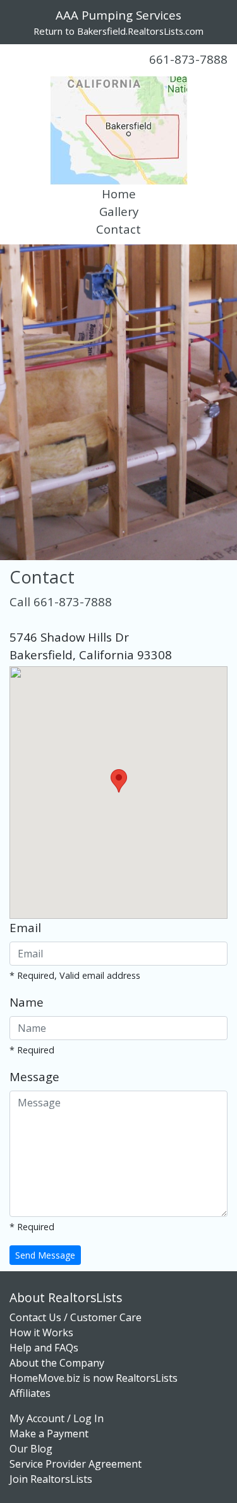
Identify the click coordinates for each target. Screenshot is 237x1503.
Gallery (118, 211)
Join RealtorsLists (50, 1479)
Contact (118, 229)
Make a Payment (48, 1433)
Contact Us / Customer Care (75, 1317)
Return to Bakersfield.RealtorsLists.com (118, 31)
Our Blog (30, 1449)
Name (26, 1002)
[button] (119, 781)
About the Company (56, 1363)
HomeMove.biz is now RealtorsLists (93, 1378)
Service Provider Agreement (75, 1464)
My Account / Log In (56, 1418)
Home (119, 193)
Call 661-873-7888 (60, 601)
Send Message (45, 1255)
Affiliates (30, 1393)
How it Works (41, 1332)
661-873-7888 (188, 59)
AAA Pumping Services (118, 15)
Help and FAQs (43, 1348)
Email (25, 927)
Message (34, 1076)
